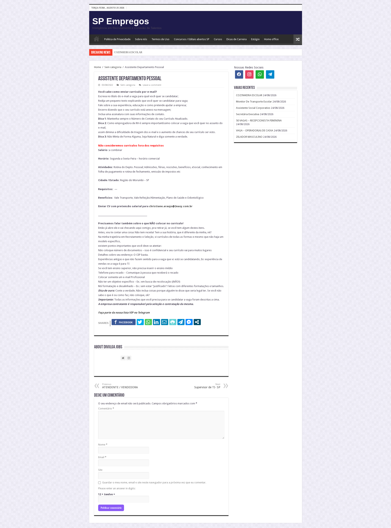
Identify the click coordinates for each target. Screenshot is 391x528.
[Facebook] (296, 8)
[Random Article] (297, 39)
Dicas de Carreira (236, 39)
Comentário (106, 408)
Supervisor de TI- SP (207, 386)
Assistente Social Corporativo (253, 107)
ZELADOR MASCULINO (249, 136)
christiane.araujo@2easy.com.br (170, 206)
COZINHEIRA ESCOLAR (128, 52)
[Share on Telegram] (181, 322)
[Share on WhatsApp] (148, 322)
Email (102, 457)
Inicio (147, 7)
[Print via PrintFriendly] (172, 322)
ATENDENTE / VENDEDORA (120, 386)
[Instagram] (249, 74)
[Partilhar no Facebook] (124, 322)
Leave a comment (152, 85)
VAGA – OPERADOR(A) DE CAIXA (254, 130)
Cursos (218, 39)
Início (96, 38)
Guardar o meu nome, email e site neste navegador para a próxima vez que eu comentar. (154, 482)
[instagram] (300, 8)
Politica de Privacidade (117, 39)
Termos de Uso (207, 7)
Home (97, 67)
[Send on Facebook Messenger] (189, 322)
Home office (271, 39)
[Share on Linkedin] (156, 322)
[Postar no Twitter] (140, 322)
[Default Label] (270, 74)
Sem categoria (112, 67)
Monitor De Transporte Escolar (254, 101)
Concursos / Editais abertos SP (191, 39)
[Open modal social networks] (197, 322)
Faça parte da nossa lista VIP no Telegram (124, 312)
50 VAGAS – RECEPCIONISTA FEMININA (259, 120)
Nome (102, 444)
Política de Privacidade (167, 7)
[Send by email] (164, 322)
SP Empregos (120, 21)
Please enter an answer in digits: (116, 488)
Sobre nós (189, 7)
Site (100, 469)
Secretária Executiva (247, 114)
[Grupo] (260, 74)
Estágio (255, 39)
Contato (135, 7)
